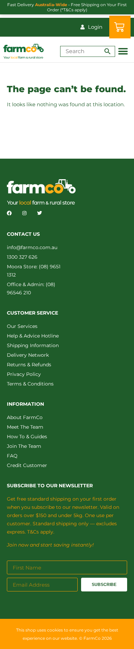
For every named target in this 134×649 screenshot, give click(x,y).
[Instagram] (24, 213)
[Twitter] (39, 213)
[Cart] (120, 27)
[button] (123, 51)
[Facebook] (9, 213)
